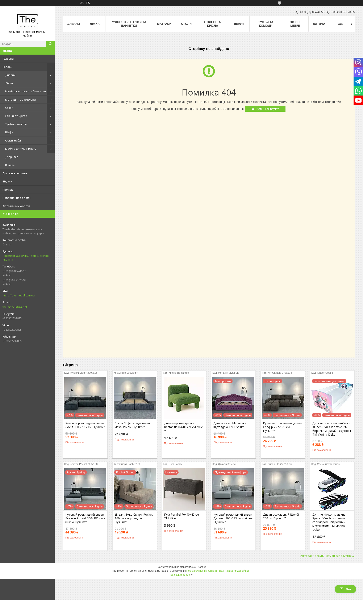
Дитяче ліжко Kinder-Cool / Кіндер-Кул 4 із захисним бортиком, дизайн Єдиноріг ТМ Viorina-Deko (331, 428)
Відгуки (7, 181)
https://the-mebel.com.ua (19, 295)
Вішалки (10, 165)
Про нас (8, 189)
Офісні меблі (13, 140)
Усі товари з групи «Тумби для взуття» (325, 556)
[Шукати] (50, 44)
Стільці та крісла (16, 116)
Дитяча (319, 23)
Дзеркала (11, 157)
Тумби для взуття (267, 109)
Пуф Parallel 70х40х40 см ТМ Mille (181, 516)
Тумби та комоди (265, 23)
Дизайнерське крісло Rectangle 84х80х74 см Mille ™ (183, 427)
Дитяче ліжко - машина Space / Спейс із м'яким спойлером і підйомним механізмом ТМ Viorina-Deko (329, 522)
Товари (7, 67)
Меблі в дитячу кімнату (20, 149)
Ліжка (9, 83)
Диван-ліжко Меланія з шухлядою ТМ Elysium (229, 425)
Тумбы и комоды (16, 124)
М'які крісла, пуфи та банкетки (25, 91)
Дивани (10, 75)
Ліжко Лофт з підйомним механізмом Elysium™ (132, 425)
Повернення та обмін (17, 198)
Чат (348, 589)
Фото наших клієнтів (16, 206)
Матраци (164, 23)
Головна (8, 58)
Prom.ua (201, 567)
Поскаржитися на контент (201, 570)
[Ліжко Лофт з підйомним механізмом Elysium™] (135, 398)
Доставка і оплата (15, 173)
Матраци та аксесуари (20, 99)
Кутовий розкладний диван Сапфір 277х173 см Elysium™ (282, 427)
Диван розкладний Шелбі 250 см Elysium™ (281, 516)
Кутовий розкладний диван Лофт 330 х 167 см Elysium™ (85, 425)
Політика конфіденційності (235, 570)
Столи (9, 108)
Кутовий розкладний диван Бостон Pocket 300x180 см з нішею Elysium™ (85, 518)
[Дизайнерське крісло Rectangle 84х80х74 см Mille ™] (184, 398)
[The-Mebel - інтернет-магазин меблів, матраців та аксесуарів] (27, 19)
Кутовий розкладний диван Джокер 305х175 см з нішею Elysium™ (233, 518)
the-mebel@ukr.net (15, 307)
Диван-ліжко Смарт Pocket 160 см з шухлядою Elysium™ (134, 518)
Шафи (9, 132)
